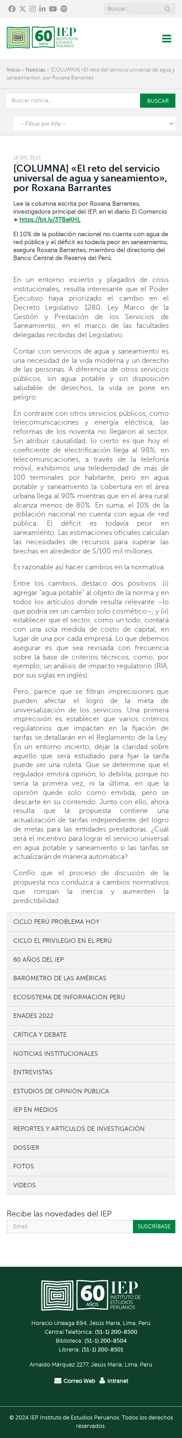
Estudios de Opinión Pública (61, 1091)
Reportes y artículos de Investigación (79, 1128)
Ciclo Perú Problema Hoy (56, 921)
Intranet (117, 1381)
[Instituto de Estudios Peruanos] (42, 38)
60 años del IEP (38, 959)
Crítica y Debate (40, 1034)
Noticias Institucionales (55, 1053)
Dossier (26, 1147)
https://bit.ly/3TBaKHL (49, 219)
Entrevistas (33, 1072)
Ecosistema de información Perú (69, 997)
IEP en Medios (35, 1109)
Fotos (23, 1166)
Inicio (13, 70)
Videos (24, 1185)
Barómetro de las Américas (59, 978)
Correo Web (79, 1381)
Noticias (35, 70)
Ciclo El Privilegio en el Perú (62, 940)
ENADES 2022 (33, 1015)
